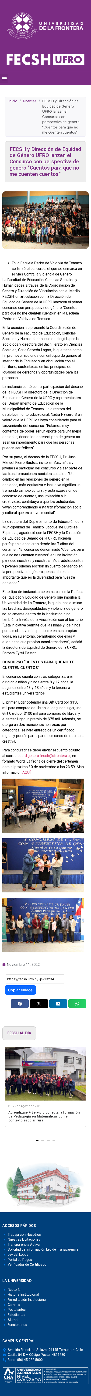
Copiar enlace (20, 990)
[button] (4, 78)
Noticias (29, 101)
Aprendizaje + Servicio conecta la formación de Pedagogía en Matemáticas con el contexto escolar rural (44, 1117)
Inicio (12, 101)
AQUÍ (26, 772)
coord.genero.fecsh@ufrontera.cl (44, 756)
